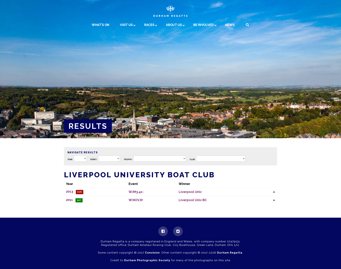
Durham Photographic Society (147, 260)
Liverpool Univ (190, 192)
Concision (152, 252)
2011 (69, 200)
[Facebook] (163, 231)
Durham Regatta (229, 252)
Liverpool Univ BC (193, 200)
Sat (79, 200)
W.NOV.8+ (136, 200)
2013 (69, 191)
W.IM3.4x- (136, 192)
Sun (79, 192)
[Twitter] (178, 231)
